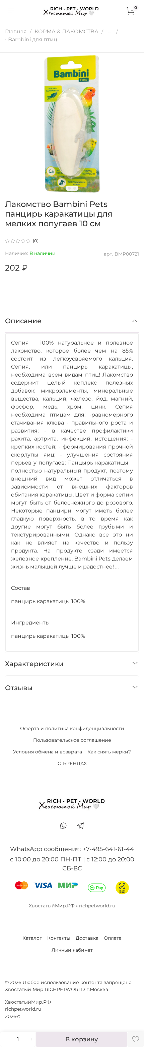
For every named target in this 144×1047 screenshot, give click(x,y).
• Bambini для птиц (31, 39)
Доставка (87, 938)
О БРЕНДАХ (72, 763)
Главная (16, 31)
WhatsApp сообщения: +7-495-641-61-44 (72, 849)
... (109, 32)
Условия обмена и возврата (47, 752)
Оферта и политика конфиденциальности (72, 728)
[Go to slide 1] (69, 188)
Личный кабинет (72, 950)
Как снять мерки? (109, 752)
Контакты (58, 938)
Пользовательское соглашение (72, 740)
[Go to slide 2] (74, 188)
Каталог (32, 938)
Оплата (113, 938)
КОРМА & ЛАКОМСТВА (66, 31)
